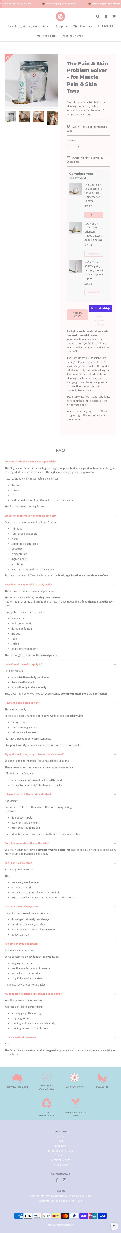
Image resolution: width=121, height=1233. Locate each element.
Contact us (60, 1155)
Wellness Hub (46, 36)
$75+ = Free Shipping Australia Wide (87, 128)
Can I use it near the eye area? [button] (22, 906)
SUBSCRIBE (105, 26)
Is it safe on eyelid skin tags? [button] (22, 943)
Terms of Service (60, 1159)
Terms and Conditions (60, 1150)
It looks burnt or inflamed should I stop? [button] (28, 794)
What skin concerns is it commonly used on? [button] (30, 515)
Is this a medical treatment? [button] (21, 1037)
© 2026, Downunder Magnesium (59, 1225)
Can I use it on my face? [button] (18, 862)
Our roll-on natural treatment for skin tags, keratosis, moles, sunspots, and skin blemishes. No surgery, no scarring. (86, 108)
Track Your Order (72, 36)
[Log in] (106, 16)
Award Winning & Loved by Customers (85, 159)
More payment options (99, 320)
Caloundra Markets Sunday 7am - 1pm (60, 1200)
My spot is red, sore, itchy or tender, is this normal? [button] (34, 754)
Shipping (60, 1145)
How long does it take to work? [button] (22, 702)
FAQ (60, 1141)
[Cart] (114, 16)
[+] (78, 147)
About (60, 1136)
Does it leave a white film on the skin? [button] (27, 843)
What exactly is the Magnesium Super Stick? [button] (30, 461)
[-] (68, 147)
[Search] (98, 16)
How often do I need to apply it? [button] (23, 664)
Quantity (72, 140)
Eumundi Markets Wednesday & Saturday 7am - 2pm (60, 1195)
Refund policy (61, 1164)
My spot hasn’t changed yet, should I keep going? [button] (33, 993)
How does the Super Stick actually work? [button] (28, 584)
